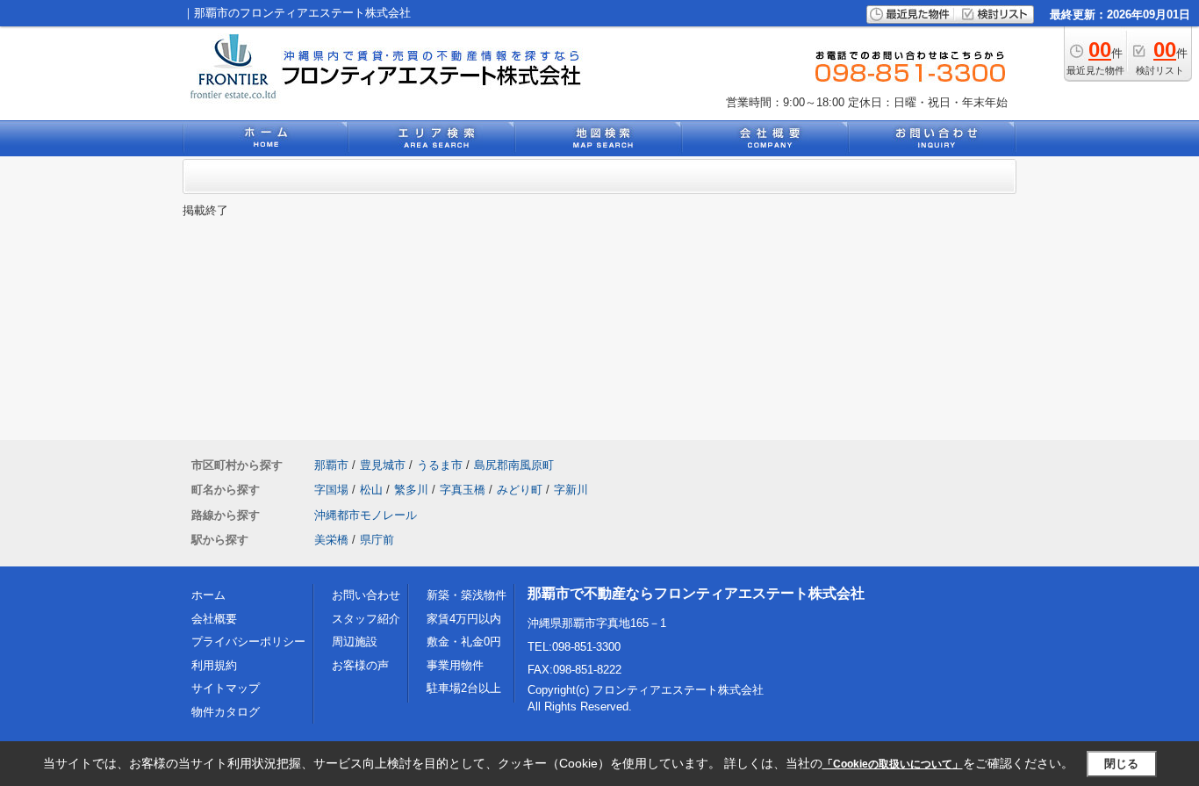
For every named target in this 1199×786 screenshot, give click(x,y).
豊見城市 (383, 465)
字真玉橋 (462, 489)
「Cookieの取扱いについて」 (892, 764)
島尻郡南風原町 (514, 465)
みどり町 (519, 489)
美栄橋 (331, 539)
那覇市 (331, 465)
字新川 (571, 489)
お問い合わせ (366, 595)
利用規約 (214, 665)
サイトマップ (225, 688)
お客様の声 (360, 665)
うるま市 (440, 465)
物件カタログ (225, 711)
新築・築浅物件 (466, 595)
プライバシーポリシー (248, 641)
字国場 (331, 489)
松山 (371, 489)
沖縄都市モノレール (365, 515)
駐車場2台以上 (464, 688)
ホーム (208, 595)
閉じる (1121, 763)
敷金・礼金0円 (464, 641)
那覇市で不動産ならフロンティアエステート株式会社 (696, 593)
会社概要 (214, 618)
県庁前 (377, 539)
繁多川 (411, 489)
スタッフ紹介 (366, 618)
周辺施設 (354, 641)
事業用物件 (455, 665)
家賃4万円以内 (464, 618)
